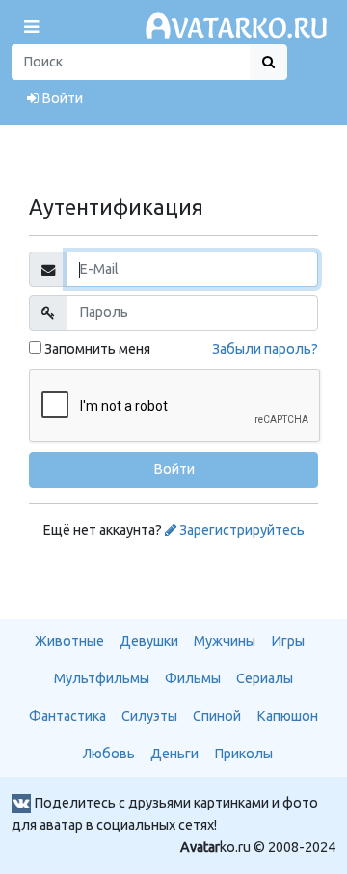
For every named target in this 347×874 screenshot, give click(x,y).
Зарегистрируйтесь (240, 530)
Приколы (243, 753)
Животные (69, 641)
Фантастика (67, 716)
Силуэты (149, 716)
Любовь (109, 753)
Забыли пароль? (265, 349)
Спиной (217, 716)
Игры (288, 641)
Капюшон (287, 716)
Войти (61, 98)
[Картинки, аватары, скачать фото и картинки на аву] (239, 26)
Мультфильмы (101, 678)
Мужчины (224, 641)
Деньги (174, 753)
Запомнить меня (95, 349)
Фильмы (193, 678)
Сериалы (264, 678)
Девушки (149, 641)
